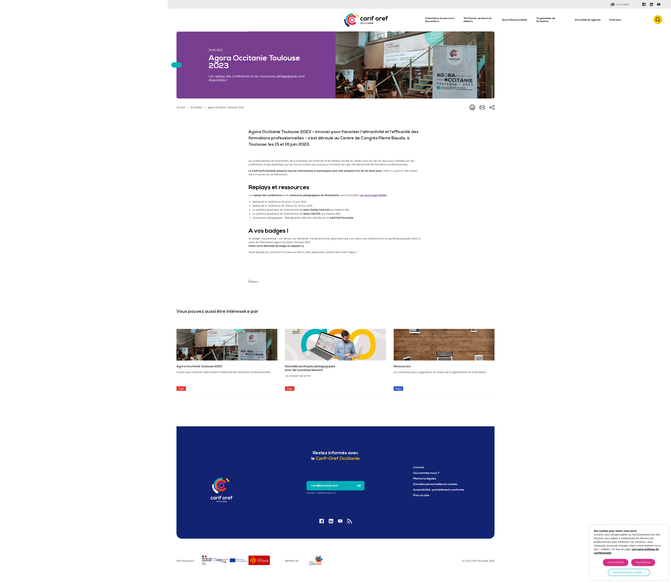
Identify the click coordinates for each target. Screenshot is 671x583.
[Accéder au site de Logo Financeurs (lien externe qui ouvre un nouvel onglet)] (235, 565)
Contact (418, 467)
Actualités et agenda (587, 20)
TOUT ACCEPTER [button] (615, 562)
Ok (359, 486)
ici (302, 245)
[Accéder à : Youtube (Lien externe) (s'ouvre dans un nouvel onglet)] (658, 4)
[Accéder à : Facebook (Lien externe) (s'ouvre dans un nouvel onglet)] (644, 4)
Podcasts (615, 20)
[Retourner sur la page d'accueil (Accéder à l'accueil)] (222, 490)
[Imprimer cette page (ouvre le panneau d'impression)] (472, 107)
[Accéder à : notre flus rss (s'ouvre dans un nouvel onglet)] (349, 521)
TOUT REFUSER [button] (643, 562)
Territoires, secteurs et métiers (477, 20)
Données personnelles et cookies (435, 484)
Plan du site (421, 495)
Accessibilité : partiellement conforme (438, 490)
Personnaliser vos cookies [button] (627, 572)
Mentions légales (424, 478)
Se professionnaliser (515, 20)
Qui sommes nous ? (426, 473)
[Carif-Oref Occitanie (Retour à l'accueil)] (366, 20)
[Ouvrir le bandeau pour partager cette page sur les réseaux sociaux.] (492, 107)
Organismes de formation (545, 20)
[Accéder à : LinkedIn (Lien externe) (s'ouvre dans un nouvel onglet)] (651, 4)
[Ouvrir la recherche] (658, 19)
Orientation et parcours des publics (439, 20)
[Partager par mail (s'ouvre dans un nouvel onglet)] (482, 107)
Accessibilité (623, 4)
